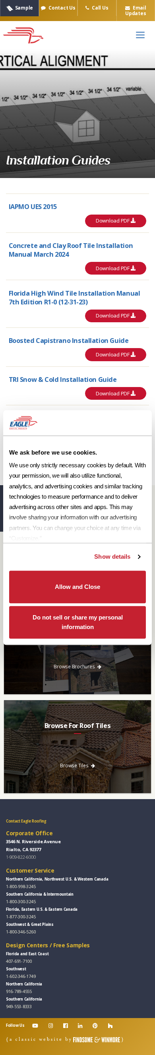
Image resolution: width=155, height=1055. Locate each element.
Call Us (99, 7)
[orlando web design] (64, 1039)
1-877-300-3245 (20, 916)
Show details (112, 556)
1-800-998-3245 (20, 886)
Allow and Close (77, 586)
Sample (24, 7)
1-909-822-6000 (20, 857)
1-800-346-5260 (20, 932)
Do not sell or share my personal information (78, 622)
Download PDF (113, 220)
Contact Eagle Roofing (26, 821)
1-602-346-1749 (20, 976)
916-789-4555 (19, 991)
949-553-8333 (19, 1006)
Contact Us (61, 7)
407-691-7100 (19, 961)
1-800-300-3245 (20, 901)
